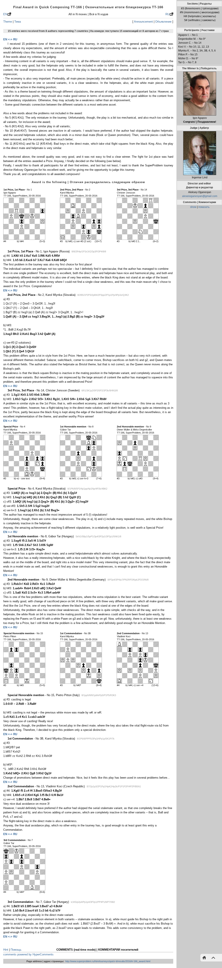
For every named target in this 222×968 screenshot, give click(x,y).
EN (5, 14)
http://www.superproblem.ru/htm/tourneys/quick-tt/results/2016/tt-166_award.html (107, 961)
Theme (7, 21)
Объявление (163, 21)
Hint (5, 949)
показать (203, 206)
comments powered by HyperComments (28, 954)
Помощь (16, 949)
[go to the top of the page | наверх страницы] (212, 957)
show (193, 206)
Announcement (143, 21)
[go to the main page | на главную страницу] (205, 957)
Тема (17, 21)
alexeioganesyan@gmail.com (199, 196)
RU (167, 14)
